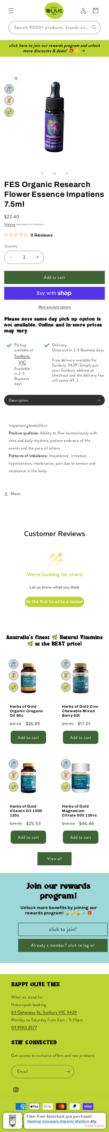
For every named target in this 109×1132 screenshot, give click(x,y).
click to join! (63, 929)
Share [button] (15, 493)
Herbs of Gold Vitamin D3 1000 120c (26, 810)
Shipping (9, 224)
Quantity (11, 246)
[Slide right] (67, 173)
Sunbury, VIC (22, 359)
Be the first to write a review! (54, 601)
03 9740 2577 (24, 1027)
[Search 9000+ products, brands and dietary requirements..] (94, 27)
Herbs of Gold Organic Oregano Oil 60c (26, 711)
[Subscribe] (67, 1071)
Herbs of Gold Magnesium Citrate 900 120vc (79, 810)
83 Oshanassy (23, 1012)
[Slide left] (42, 173)
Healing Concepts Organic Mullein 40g (61, 1121)
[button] (11, 10)
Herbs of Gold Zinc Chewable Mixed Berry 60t (80, 711)
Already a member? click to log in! (63, 945)
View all (54, 859)
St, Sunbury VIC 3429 (57, 1012)
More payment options (54, 306)
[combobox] (54, 27)
